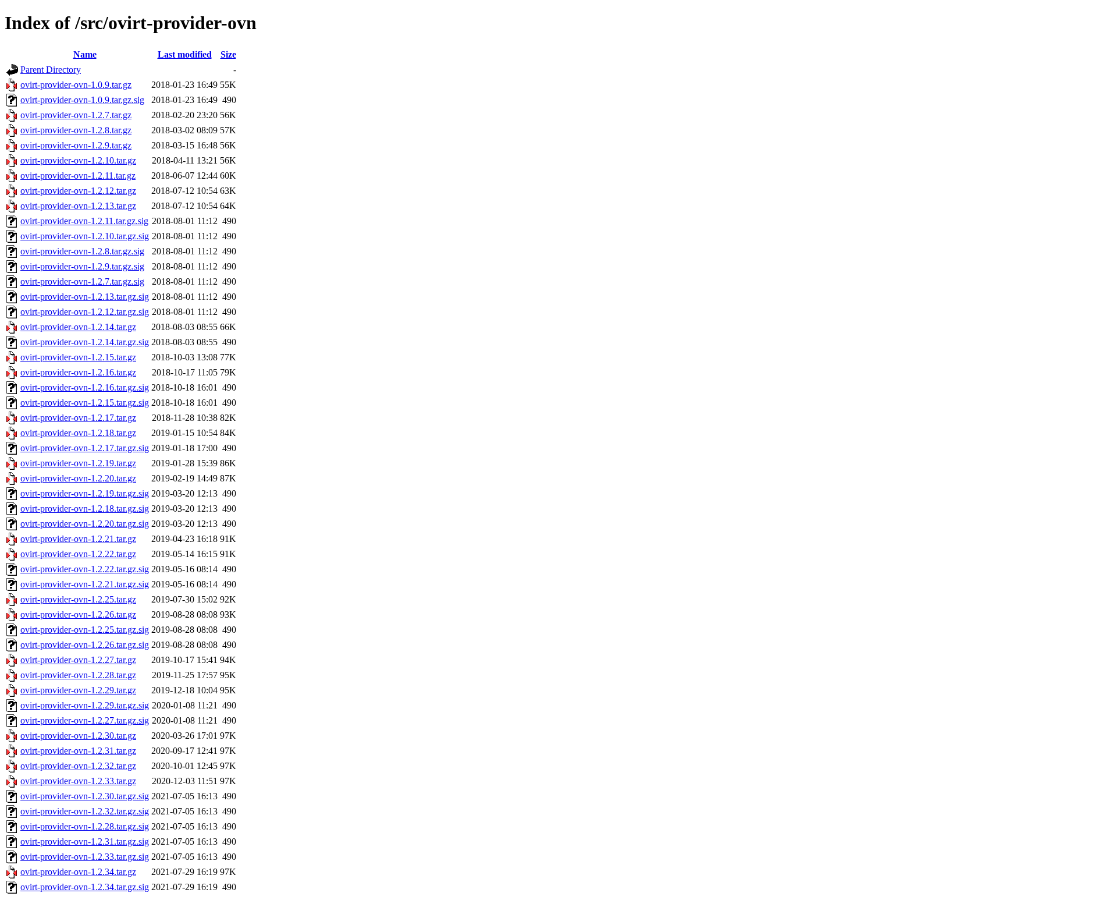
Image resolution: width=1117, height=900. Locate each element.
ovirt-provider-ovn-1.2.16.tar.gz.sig (84, 387)
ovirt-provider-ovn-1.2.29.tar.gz (78, 690)
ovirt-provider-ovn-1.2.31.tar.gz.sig (84, 841)
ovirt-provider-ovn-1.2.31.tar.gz (78, 751)
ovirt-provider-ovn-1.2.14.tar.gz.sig (84, 342)
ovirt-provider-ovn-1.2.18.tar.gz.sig (84, 508)
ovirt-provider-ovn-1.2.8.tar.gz (75, 130)
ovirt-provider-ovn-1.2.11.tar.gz (78, 175)
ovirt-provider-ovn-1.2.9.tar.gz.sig (82, 266)
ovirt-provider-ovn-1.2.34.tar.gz (78, 872)
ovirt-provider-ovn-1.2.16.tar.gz (78, 372)
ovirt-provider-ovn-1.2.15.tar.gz (78, 357)
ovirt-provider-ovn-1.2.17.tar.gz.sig (84, 448)
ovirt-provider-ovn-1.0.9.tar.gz (75, 85)
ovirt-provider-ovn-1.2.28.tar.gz (78, 675)
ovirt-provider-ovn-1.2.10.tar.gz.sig (84, 236)
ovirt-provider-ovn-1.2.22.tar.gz (78, 554)
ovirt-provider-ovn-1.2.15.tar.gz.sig (84, 403)
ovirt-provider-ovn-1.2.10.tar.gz (78, 160)
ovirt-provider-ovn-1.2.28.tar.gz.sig (84, 826)
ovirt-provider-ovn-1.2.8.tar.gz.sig (82, 251)
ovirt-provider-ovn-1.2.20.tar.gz (78, 478)
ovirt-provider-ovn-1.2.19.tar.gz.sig (84, 493)
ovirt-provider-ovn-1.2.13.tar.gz (78, 206)
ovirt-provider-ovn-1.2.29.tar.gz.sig (84, 705)
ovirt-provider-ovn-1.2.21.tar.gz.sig (84, 584)
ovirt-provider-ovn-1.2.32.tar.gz (78, 766)
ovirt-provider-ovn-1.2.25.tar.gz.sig (84, 630)
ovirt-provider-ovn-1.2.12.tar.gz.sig (84, 312)
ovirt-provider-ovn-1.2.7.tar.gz (75, 115)
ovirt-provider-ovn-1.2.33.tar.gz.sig (84, 857)
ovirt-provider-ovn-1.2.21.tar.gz (78, 539)
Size (228, 54)
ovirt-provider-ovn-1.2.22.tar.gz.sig (84, 569)
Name (85, 54)
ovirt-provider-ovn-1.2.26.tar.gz (78, 614)
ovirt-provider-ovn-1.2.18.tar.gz (78, 433)
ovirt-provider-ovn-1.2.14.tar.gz (78, 327)
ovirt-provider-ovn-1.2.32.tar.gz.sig (84, 811)
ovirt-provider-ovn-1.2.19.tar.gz (78, 463)
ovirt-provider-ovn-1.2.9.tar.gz (75, 145)
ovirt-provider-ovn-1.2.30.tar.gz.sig (84, 796)
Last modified (185, 54)
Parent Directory (50, 70)
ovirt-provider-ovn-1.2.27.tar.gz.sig (84, 720)
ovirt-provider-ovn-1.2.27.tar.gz (78, 660)
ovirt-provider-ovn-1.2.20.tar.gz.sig (84, 524)
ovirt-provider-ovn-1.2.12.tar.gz (78, 191)
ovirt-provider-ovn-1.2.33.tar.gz (78, 781)
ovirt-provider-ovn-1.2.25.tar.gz (78, 599)
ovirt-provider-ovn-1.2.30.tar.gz (78, 735)
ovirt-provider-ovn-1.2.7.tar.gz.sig (82, 281)
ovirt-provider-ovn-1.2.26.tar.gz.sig (84, 645)
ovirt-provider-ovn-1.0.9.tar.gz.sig (82, 100)
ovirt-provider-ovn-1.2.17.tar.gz (78, 418)
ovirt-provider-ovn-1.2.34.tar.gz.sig (84, 887)
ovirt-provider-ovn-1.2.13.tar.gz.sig (84, 297)
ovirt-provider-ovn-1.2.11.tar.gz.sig (84, 221)
